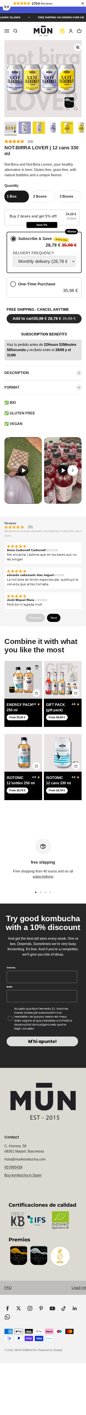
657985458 (13, 1167)
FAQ (7, 1288)
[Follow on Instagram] (30, 1308)
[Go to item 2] (25, 128)
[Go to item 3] (39, 128)
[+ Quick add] (36, 693)
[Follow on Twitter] (19, 1308)
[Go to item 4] (53, 128)
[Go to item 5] (67, 128)
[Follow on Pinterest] (41, 1308)
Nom (9, 986)
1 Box (12, 196)
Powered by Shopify (50, 1350)
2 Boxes (40, 196)
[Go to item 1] (10, 128)
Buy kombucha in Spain (23, 1175)
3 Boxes (66, 196)
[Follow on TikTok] (64, 1308)
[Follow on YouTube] (52, 1308)
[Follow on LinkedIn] (75, 1308)
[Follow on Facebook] (7, 1308)
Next (53, 618)
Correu (11, 967)
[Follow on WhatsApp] (7, 1317)
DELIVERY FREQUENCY (33, 253)
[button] (41, 217)
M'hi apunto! (42, 1041)
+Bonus (71, 231)
